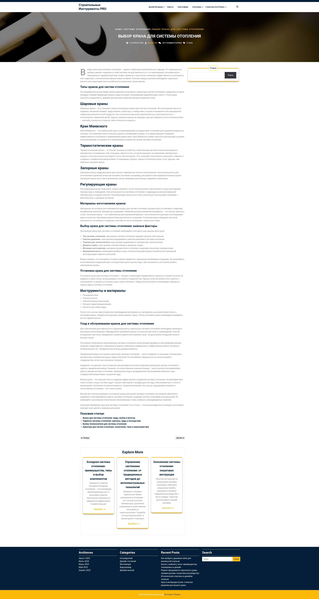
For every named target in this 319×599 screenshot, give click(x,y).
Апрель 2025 (84, 570)
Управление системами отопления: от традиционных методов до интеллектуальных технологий (132, 474)
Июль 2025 (84, 561)
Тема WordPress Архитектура (159, 594)
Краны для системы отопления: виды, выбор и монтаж (109, 418)
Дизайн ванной (127, 570)
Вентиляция (125, 564)
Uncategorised (126, 558)
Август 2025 (84, 558)
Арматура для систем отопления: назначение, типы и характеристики (116, 427)
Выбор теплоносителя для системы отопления (105, 424)
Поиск (213, 68)
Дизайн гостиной (128, 561)
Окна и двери (183, 7)
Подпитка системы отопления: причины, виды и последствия (112, 421)
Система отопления (137, 29)
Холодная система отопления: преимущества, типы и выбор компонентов (98, 470)
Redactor (152, 43)
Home (118, 29)
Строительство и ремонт (215, 7)
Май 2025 (83, 567)
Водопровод (125, 567)
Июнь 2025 (84, 564)
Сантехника (196, 7)
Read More (98, 509)
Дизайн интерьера (156, 7)
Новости (170, 7)
